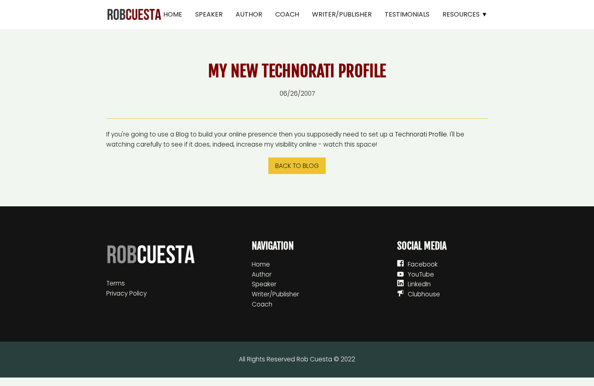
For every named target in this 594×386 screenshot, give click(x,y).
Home (172, 14)
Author (249, 14)
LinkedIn (419, 284)
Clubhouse (424, 294)
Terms (115, 283)
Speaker (209, 14)
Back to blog (297, 166)
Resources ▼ (465, 14)
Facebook (423, 264)
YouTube (421, 274)
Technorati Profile (421, 134)
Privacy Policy (126, 293)
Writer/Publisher (342, 14)
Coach (287, 14)
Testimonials (407, 14)
